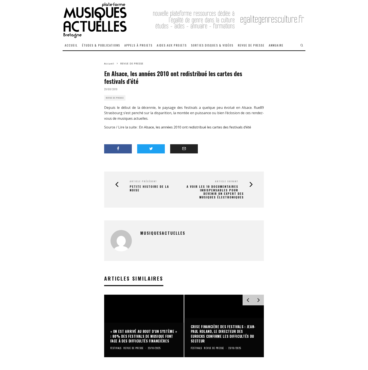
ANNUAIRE (276, 45)
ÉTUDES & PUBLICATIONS (101, 45)
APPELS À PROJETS (138, 45)
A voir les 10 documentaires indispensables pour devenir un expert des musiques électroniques (215, 192)
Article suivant (226, 181)
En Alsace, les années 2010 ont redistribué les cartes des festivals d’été (195, 127)
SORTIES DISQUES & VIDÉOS (212, 45)
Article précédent (143, 181)
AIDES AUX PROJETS (172, 45)
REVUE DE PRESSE (251, 45)
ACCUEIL (71, 45)
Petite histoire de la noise (149, 188)
